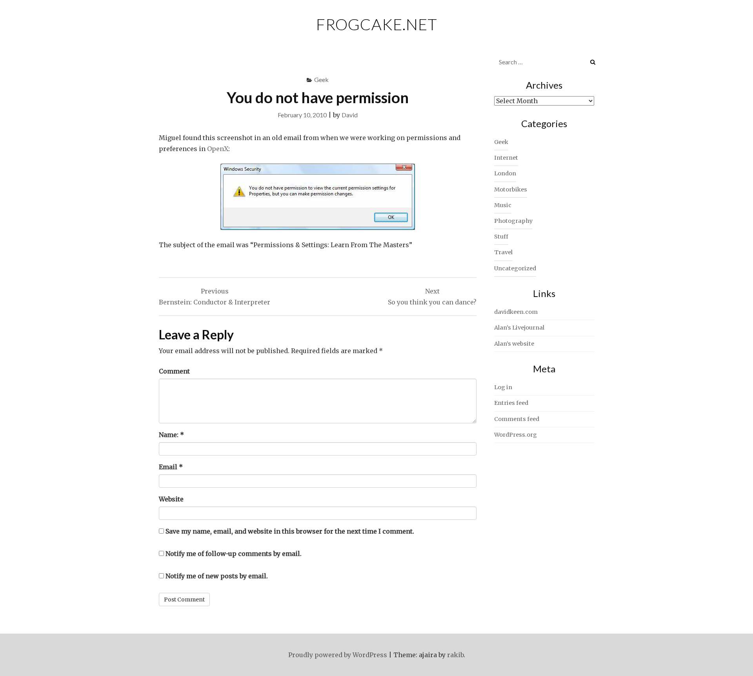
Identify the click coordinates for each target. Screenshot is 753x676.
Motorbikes (510, 189)
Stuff (501, 236)
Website (171, 499)
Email (171, 467)
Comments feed (516, 419)
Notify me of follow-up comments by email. (234, 554)
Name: (171, 435)
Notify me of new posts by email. (217, 576)
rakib (455, 655)
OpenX (217, 149)
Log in (503, 387)
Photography (513, 220)
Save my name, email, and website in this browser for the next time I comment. (290, 531)
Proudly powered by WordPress (337, 655)
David (350, 114)
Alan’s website (514, 343)
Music (502, 205)
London (505, 173)
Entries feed (511, 402)
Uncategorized (515, 268)
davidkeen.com (516, 311)
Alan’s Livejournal (519, 327)
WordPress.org (515, 434)
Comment (174, 371)
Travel (503, 252)
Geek (321, 79)
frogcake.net (376, 24)
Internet (506, 157)
